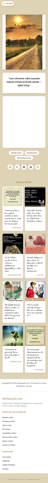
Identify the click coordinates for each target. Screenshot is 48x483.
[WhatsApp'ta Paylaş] (10, 167)
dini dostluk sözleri (9, 437)
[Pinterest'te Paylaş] (31, 167)
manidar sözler (16, 153)
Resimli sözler (32, 153)
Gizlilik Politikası (8, 465)
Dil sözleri (6, 429)
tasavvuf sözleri (8, 445)
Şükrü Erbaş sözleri (24, 158)
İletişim (5, 469)
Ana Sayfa (9, 3)
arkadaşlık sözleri (9, 433)
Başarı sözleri (7, 441)
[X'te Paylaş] (17, 167)
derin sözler (7, 425)
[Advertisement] (24, 122)
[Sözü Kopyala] (37, 167)
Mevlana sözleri (8, 421)
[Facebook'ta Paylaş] (24, 167)
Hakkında (6, 461)
